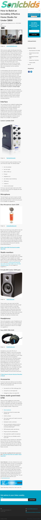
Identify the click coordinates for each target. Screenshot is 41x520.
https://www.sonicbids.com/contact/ (33, 512)
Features (32, 62)
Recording (6, 487)
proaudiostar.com (11, 226)
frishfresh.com (11, 347)
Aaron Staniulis (8, 23)
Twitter (8, 26)
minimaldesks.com (12, 46)
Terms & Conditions (36, 518)
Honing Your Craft (12, 487)
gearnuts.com (10, 299)
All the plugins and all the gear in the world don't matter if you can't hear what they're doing (11, 264)
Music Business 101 (34, 50)
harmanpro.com (11, 158)
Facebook (7, 26)
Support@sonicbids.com (32, 508)
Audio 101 (19, 487)
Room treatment (7, 410)
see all (29, 64)
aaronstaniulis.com (6, 478)
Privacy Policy (29, 518)
